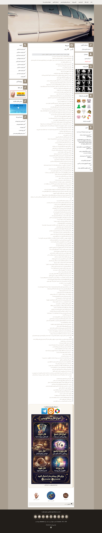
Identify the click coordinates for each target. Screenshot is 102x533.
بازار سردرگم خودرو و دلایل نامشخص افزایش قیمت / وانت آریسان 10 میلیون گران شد (55, 287)
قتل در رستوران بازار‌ (67, 135)
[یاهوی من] (66, 516)
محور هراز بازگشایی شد (67, 68)
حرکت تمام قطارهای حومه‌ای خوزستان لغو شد (63, 73)
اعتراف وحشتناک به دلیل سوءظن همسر (64, 227)
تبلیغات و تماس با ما (47, 2)
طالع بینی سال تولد (87, 121)
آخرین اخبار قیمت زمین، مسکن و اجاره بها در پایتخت (61, 309)
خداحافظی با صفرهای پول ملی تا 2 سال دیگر (63, 116)
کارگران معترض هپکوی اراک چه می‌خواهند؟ (63, 395)
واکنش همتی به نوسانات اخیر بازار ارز (64, 99)
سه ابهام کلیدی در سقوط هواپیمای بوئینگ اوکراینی (62, 186)
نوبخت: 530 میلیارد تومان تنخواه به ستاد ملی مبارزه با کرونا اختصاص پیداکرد (57, 75)
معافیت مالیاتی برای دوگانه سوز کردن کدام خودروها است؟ (60, 118)
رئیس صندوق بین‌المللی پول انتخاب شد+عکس (62, 380)
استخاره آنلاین (55, 2)
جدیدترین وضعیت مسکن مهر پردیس (64, 141)
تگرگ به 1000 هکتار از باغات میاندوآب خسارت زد (62, 56)
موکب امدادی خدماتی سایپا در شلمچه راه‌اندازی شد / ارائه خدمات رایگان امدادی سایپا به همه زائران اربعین (52, 336)
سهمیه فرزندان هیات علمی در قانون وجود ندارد (62, 317)
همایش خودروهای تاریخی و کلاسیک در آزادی (63, 307)
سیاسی (65, 54)
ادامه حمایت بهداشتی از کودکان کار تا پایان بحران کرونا (61, 83)
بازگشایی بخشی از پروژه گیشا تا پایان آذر (64, 246)
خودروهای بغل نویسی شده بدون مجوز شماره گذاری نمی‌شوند (59, 289)
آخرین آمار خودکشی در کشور (66, 360)
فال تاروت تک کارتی (21, 49)
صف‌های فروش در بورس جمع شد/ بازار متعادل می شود (60, 182)
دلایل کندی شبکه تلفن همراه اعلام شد (64, 379)
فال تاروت (80, 2)
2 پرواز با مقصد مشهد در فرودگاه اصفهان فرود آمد (62, 216)
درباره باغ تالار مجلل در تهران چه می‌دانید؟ (63, 180)
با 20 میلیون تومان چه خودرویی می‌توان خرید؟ (63, 206)
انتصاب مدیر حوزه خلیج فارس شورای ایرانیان (63, 251)
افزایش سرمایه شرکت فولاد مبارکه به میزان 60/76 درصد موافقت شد (58, 184)
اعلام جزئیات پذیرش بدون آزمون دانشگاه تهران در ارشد (60, 332)
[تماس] (51, 516)
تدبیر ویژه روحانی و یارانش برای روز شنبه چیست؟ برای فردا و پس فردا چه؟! (57, 109)
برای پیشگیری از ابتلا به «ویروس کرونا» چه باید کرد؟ (61, 122)
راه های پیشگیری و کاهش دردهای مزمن (64, 304)
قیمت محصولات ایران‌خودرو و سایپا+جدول (63, 392)
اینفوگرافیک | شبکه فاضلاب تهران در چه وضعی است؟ (61, 367)
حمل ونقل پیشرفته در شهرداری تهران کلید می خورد (61, 266)
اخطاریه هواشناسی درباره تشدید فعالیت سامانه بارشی (61, 253)
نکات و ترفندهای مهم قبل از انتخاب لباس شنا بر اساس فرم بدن (59, 202)
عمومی (66, 504)
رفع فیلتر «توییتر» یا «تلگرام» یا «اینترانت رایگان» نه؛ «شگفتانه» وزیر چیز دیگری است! (55, 238)
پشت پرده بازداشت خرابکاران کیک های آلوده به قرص (61, 161)
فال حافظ (86, 2)
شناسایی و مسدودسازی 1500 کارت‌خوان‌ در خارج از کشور (60, 275)
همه (68, 54)
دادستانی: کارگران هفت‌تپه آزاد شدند (64, 352)
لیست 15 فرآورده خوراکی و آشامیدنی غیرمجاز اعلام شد (61, 311)
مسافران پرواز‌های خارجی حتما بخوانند (64, 90)
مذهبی (43, 54)
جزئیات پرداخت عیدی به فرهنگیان (65, 144)
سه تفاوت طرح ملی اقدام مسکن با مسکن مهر (63, 210)
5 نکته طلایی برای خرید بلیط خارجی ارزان (64, 244)
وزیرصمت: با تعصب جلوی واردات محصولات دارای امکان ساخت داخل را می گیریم (56, 126)
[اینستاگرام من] (54, 516)
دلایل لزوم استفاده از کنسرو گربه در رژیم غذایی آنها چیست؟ (60, 330)
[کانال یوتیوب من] (39, 516)
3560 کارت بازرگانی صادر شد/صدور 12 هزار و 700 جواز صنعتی (59, 281)
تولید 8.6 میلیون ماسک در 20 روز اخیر (64, 79)
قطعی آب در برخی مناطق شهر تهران (65, 101)
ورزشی (61, 54)
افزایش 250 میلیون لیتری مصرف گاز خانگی (63, 174)
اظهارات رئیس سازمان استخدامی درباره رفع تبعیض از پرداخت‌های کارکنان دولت (56, 111)
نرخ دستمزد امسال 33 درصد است (65, 66)
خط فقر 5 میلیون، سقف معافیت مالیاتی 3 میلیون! (62, 193)
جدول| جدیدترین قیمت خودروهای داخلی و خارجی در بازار (60, 113)
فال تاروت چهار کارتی (20, 55)
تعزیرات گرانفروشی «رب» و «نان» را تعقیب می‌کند (62, 302)
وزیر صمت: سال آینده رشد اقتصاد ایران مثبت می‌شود (61, 334)
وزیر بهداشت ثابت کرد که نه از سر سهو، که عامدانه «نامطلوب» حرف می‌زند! (57, 358)
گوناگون (46, 54)
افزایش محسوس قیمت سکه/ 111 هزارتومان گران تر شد (60, 249)
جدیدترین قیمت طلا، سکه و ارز (65, 131)
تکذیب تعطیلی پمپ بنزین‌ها (66, 71)
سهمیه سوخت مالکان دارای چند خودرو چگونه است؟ (61, 268)
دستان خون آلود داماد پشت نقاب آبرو (64, 94)
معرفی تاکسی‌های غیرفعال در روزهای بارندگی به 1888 (61, 305)
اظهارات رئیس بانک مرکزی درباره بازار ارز (63, 176)
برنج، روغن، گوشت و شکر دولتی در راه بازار (63, 257)
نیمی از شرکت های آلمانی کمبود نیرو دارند (63, 142)
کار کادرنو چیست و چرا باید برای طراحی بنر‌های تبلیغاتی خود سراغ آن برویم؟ (57, 195)
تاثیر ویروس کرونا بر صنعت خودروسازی (64, 64)
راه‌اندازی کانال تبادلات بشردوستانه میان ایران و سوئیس (60, 231)
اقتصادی (58, 54)
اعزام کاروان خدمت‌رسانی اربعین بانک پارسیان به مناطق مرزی (60, 362)
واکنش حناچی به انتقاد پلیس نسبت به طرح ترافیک (62, 259)
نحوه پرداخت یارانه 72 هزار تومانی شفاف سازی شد (62, 150)
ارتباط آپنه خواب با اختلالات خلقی (65, 388)
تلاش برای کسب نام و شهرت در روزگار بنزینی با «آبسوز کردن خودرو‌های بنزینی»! (56, 277)
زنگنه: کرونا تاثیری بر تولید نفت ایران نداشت (63, 92)
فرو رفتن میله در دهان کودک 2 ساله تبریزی (63, 159)
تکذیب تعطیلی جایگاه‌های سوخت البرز (64, 77)
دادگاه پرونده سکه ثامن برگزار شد (65, 187)
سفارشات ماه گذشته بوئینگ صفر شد (64, 127)
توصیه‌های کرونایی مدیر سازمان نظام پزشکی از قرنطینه (61, 96)
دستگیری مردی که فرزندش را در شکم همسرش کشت (61, 240)
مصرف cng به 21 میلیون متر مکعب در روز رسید (62, 270)
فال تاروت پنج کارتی (21, 58)
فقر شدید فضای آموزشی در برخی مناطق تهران (62, 401)
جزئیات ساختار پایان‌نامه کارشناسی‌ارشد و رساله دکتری (61, 319)
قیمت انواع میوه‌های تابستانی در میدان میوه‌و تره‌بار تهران (60, 397)
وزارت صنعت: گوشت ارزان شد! (65, 343)
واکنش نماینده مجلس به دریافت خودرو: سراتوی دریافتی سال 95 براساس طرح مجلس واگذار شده (52, 339)
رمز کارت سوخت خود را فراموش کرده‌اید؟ (63, 349)
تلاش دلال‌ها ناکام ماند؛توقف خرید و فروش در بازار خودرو (60, 365)
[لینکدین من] (35, 516)
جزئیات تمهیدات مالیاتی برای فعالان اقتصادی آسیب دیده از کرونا (59, 84)
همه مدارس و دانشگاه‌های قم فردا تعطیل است (62, 120)
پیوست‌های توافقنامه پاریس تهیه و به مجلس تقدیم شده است (59, 279)
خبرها (51, 9)
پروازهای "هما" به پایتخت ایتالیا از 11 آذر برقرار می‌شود (61, 294)
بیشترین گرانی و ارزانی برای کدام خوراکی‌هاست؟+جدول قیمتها (59, 313)
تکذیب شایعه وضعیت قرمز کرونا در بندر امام (63, 88)
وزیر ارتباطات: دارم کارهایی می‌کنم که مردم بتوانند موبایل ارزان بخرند (58, 189)
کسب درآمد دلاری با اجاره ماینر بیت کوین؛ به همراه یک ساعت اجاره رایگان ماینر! (56, 86)
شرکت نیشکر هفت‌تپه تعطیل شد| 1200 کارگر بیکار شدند (60, 274)
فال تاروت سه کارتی (21, 52)
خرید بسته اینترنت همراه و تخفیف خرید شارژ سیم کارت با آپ (59, 255)
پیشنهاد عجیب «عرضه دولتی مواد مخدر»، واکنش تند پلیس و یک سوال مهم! (57, 225)
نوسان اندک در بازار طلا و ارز (66, 341)
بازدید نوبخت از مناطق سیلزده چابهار (64, 167)
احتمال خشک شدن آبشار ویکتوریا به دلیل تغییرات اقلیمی (60, 247)
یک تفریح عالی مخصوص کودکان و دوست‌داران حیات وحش (60, 169)
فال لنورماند (22, 127)
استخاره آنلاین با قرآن (86, 49)
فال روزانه (74, 2)
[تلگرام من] (62, 516)
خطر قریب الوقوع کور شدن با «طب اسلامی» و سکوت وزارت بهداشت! (58, 172)
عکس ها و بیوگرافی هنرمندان (19, 133)
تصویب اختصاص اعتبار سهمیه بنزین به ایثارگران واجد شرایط (60, 139)
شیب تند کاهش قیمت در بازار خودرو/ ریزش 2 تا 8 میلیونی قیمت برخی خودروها (56, 124)
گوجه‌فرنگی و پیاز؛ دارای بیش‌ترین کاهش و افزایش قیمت (60, 156)
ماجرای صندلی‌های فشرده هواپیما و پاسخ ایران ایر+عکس (60, 217)
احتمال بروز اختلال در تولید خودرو (65, 152)
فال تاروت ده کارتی (21, 67)
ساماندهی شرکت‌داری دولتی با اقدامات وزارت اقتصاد (61, 324)
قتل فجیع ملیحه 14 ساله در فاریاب (65, 133)
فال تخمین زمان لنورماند (20, 121)
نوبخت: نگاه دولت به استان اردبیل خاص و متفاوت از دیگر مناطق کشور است (57, 191)
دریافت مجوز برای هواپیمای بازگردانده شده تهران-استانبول (60, 98)
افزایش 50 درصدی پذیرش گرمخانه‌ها (64, 69)
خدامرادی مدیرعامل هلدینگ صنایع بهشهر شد (62, 212)
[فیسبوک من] (58, 516)
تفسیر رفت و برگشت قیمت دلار (65, 163)
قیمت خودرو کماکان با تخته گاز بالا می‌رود (64, 137)
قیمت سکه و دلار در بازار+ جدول (65, 178)
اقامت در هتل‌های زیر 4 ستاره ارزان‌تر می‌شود (63, 154)
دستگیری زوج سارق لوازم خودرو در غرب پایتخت (62, 146)
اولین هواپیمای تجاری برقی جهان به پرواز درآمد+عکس (61, 234)
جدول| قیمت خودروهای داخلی (66, 399)
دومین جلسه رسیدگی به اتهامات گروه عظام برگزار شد (61, 107)
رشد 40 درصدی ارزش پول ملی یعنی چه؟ (64, 364)
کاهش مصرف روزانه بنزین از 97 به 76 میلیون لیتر (62, 208)
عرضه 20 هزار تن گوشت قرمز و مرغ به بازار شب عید (61, 114)
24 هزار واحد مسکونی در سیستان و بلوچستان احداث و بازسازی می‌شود (58, 165)
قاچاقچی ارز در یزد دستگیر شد (65, 283)
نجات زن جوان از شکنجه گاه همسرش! (64, 201)
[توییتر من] (47, 516)
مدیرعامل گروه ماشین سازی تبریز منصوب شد (62, 232)
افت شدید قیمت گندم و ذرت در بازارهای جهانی (62, 236)
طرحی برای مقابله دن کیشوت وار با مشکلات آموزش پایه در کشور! (59, 264)
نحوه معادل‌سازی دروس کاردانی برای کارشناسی (62, 347)
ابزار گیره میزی (88, 58)
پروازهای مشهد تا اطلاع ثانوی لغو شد (64, 223)
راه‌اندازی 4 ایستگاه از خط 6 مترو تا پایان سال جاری (62, 369)
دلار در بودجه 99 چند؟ (67, 315)
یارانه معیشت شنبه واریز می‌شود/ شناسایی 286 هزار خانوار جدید (59, 103)
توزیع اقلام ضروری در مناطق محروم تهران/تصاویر (62, 58)
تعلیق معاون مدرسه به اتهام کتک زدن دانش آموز (62, 148)
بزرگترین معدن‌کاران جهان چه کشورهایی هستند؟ (62, 296)
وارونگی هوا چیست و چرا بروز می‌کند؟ (64, 292)
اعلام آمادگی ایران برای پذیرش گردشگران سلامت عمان (61, 328)
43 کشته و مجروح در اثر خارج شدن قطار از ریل (62, 390)
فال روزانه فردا (22, 130)
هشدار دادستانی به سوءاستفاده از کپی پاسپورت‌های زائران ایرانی (59, 386)
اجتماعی (54, 54)
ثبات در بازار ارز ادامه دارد (66, 356)
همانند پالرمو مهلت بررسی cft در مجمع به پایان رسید (61, 171)
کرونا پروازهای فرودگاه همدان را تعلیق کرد (63, 105)
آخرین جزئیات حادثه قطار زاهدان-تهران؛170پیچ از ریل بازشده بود (58, 350)
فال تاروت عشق (21, 70)
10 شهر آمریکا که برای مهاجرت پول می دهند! (63, 221)
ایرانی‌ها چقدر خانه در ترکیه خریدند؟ (64, 219)
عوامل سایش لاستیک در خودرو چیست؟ (64, 298)
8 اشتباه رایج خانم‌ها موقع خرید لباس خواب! (63, 204)
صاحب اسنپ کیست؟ (67, 285)
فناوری (50, 54)
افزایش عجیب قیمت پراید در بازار (65, 272)
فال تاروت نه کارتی (21, 64)
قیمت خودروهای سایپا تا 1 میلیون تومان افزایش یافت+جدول (60, 382)
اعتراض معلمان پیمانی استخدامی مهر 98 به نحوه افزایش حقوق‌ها (59, 300)
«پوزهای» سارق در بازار (67, 354)
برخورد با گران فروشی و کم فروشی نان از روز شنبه (62, 384)
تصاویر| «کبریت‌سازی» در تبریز (66, 393)
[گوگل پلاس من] (43, 516)
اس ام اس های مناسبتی (65, 2)
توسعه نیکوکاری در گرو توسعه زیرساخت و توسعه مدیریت (60, 345)
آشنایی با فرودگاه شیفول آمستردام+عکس (63, 229)
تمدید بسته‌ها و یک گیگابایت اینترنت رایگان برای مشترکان (60, 261)
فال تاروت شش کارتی (20, 61)
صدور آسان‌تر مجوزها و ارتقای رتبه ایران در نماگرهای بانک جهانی (59, 320)
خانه (91, 2)
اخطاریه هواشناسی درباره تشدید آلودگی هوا (63, 214)
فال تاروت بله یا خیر (21, 73)
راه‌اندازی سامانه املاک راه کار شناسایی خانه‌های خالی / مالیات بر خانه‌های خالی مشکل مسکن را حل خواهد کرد (51, 198)
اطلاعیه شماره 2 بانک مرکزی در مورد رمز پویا (63, 262)
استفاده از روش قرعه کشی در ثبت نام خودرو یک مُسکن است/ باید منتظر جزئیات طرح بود (54, 129)
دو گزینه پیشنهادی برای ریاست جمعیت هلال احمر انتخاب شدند (59, 81)
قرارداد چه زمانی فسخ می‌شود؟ (65, 290)
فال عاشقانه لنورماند (21, 124)
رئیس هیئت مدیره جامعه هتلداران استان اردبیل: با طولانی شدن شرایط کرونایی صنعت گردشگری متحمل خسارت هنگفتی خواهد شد (51, 61)
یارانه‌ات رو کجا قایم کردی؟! (66, 322)
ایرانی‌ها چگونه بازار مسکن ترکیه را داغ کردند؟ (62, 158)
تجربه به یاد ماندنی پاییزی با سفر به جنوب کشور (62, 371)
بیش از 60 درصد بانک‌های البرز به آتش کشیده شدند (61, 242)
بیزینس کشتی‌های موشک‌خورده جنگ (64, 326)
